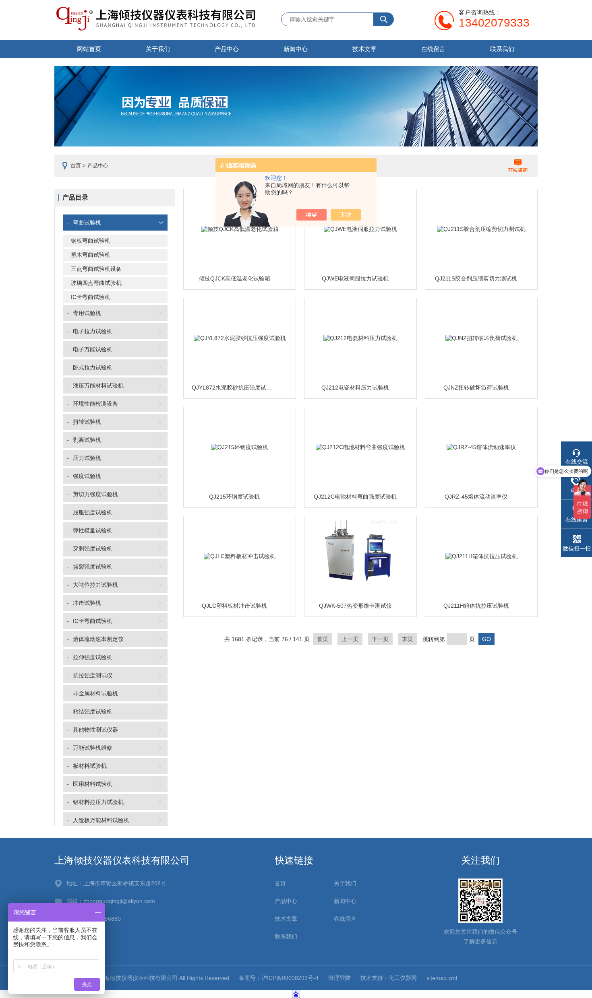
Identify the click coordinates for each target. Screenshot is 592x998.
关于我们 (158, 48)
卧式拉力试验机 (92, 367)
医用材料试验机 (92, 784)
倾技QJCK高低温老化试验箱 (234, 278)
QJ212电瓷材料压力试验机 (355, 387)
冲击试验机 (87, 603)
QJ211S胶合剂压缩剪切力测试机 (476, 278)
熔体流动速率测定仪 (98, 639)
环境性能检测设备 (95, 403)
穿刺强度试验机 (92, 548)
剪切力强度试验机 (95, 494)
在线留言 (433, 48)
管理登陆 (339, 978)
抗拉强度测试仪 (92, 675)
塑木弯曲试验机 (90, 255)
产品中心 (227, 48)
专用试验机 (87, 313)
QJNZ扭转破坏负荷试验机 (476, 387)
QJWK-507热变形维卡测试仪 (355, 605)
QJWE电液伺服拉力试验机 (355, 278)
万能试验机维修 (92, 747)
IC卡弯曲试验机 (90, 297)
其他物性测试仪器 (95, 729)
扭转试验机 (87, 422)
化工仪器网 (403, 978)
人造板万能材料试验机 (101, 820)
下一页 (380, 639)
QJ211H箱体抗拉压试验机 (476, 605)
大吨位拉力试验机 (95, 584)
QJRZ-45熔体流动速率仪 (476, 496)
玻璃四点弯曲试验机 (96, 283)
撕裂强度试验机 (92, 566)
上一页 (350, 639)
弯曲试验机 (87, 222)
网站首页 (89, 48)
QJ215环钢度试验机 (234, 496)
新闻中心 (296, 48)
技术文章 (364, 48)
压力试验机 (87, 458)
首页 (75, 166)
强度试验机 (87, 476)
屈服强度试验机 (92, 512)
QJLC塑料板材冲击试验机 (234, 605)
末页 (407, 639)
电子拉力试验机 (92, 331)
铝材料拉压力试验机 (98, 802)
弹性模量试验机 (92, 530)
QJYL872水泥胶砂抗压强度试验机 (234, 387)
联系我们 (502, 48)
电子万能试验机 (92, 349)
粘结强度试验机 (92, 711)
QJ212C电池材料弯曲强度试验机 (355, 496)
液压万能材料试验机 (98, 385)
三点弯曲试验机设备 (96, 269)
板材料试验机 (90, 766)
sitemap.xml (441, 978)
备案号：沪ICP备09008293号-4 (279, 978)
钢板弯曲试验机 (90, 240)
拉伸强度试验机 (92, 657)
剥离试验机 (87, 440)
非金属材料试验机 (95, 693)
